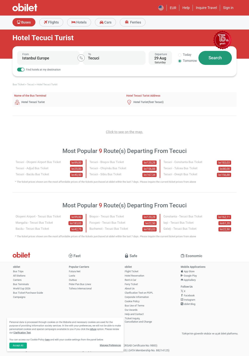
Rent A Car (130, 279)
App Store (189, 271)
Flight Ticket (131, 271)
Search (215, 57)
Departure (161, 54)
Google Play (190, 275)
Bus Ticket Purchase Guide (28, 292)
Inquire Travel (206, 8)
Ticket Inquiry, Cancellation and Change (138, 320)
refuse (93, 329)
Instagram (189, 299)
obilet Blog (189, 304)
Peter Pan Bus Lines (80, 284)
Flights (53, 22)
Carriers (17, 279)
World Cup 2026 (21, 288)
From (25, 54)
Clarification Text (22, 332)
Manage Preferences (110, 345)
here (47, 339)
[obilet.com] (34, 11)
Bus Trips (18, 271)
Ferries (135, 22)
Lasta (72, 275)
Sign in (228, 8)
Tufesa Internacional (80, 288)
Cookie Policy (132, 301)
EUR (173, 8)
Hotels (81, 22)
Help (186, 8)
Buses (25, 22)
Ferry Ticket (131, 284)
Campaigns (19, 297)
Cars (107, 22)
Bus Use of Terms (134, 305)
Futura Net (74, 271)
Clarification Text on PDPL (139, 292)
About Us (130, 288)
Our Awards (131, 309)
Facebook (189, 295)
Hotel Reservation (134, 275)
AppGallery (189, 279)
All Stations (19, 275)
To (89, 54)
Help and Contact (134, 314)
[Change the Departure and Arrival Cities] (81, 57)
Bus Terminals (21, 284)
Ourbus (73, 279)
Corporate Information (137, 297)
